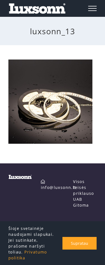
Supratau (79, 243)
